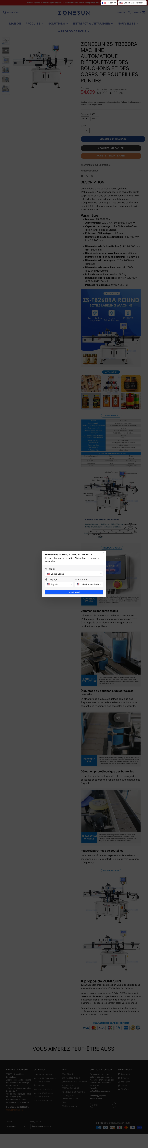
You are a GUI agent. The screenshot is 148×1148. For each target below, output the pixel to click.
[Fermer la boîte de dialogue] (103, 552)
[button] (109, 2)
